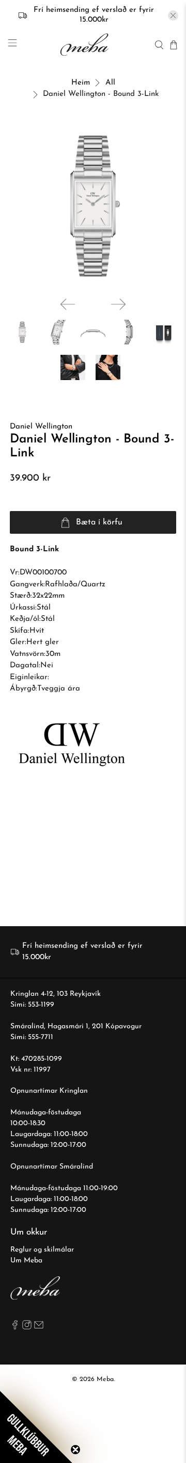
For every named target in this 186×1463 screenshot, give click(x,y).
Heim (80, 83)
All (110, 83)
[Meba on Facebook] (15, 1328)
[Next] (118, 304)
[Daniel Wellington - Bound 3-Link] (93, 206)
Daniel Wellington (41, 427)
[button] (36, 1427)
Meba (105, 1379)
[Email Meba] (38, 1328)
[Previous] (67, 304)
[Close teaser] (75, 1449)
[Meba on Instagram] (27, 1328)
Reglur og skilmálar (42, 1250)
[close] (173, 15)
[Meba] (86, 45)
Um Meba (26, 1260)
